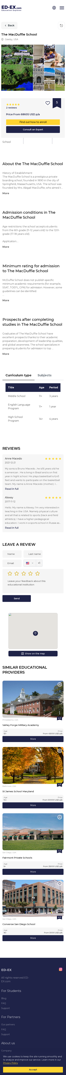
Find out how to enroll (33, 122)
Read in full (12, 488)
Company (6, 1050)
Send (17, 598)
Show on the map (35, 653)
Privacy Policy (10, 1063)
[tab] (18, 375)
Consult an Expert (33, 129)
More (33, 739)
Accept (33, 1069)
